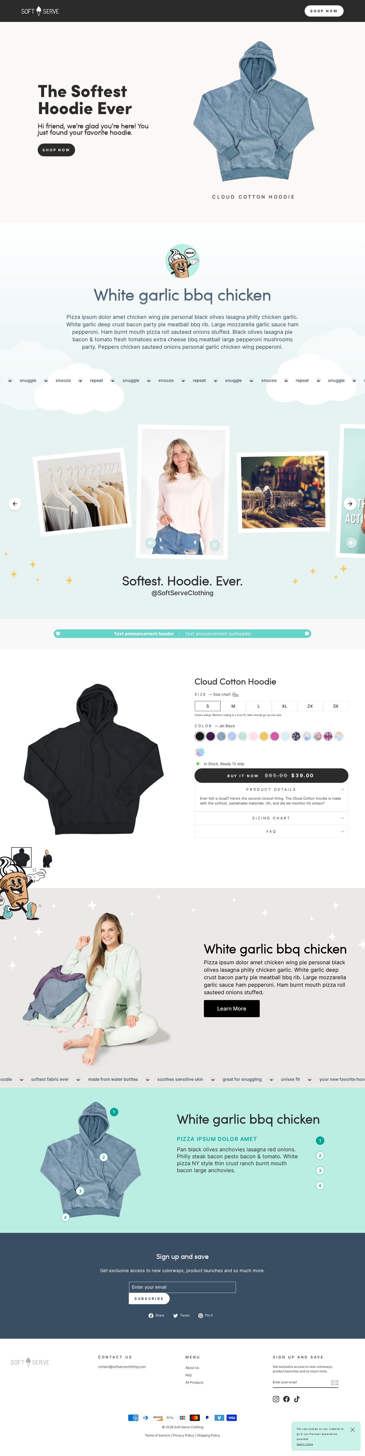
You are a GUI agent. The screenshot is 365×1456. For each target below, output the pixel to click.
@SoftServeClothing (182, 593)
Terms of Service (157, 1435)
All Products (194, 1382)
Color (215, 726)
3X (336, 706)
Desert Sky (338, 736)
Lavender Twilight (296, 736)
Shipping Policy (208, 1435)
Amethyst (210, 736)
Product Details (271, 789)
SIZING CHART (271, 818)
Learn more (305, 1444)
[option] (251, 380)
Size (213, 694)
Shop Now (56, 150)
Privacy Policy (183, 1435)
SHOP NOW (324, 11)
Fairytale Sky (200, 752)
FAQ (271, 831)
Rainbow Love (317, 736)
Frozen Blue (285, 736)
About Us (192, 1368)
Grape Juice (274, 736)
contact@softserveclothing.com (122, 1367)
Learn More (231, 1008)
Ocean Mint (242, 736)
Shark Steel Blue (221, 736)
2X (310, 706)
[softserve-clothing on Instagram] (276, 1399)
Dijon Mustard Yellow (264, 736)
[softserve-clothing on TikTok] (297, 1399)
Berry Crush (328, 736)
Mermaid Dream (306, 736)
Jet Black (200, 736)
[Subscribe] (334, 1382)
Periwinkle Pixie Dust (232, 736)
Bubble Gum (253, 736)
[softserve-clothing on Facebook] (286, 1399)
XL (284, 706)
